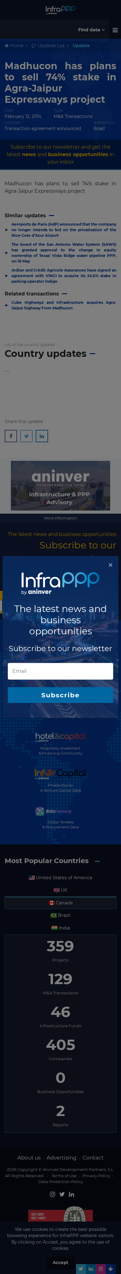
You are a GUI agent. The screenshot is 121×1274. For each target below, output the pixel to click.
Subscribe (60, 695)
